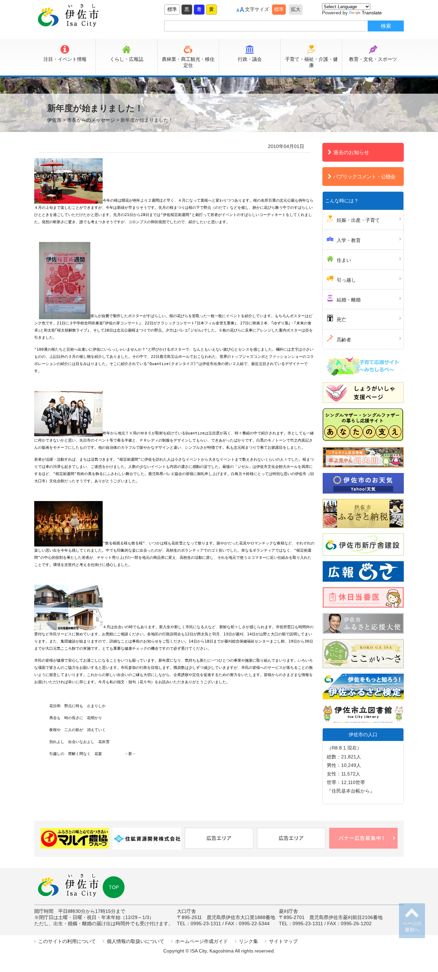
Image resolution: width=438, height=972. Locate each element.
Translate (372, 12)
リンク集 (248, 941)
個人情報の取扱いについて (135, 941)
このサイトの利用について (67, 941)
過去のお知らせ (351, 152)
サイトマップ (283, 941)
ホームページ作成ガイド (201, 941)
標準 (172, 9)
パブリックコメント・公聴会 (364, 176)
